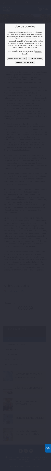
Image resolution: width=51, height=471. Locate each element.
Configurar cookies (35, 58)
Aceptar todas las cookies (17, 58)
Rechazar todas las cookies (25, 62)
